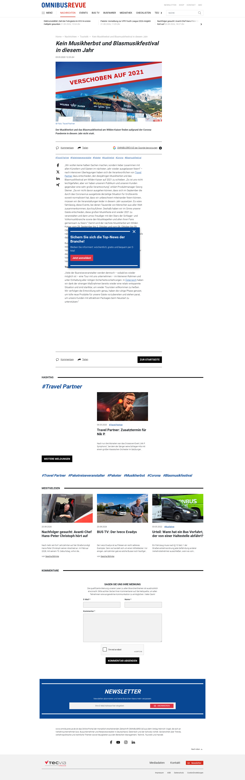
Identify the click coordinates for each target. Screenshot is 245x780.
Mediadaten (157, 762)
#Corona (153, 475)
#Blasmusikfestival (177, 475)
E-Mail (86, 599)
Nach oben (195, 749)
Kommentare (67, 147)
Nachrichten (67, 12)
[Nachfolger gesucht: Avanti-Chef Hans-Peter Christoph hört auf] (67, 508)
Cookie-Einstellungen (195, 773)
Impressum (159, 773)
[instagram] (125, 742)
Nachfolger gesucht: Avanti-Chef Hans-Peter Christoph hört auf (67, 534)
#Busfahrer (169, 527)
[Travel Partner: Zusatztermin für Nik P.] (122, 406)
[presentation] (201, 24)
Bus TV (95, 12)
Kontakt (175, 762)
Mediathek (126, 12)
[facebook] (111, 742)
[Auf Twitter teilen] (57, 172)
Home (59, 36)
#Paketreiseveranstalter (86, 475)
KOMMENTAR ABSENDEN (122, 660)
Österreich (130, 280)
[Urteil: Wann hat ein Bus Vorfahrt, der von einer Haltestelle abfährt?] (177, 508)
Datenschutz (179, 773)
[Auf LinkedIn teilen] (58, 178)
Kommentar (88, 611)
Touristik (84, 36)
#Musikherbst (134, 475)
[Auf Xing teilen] (58, 185)
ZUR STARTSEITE (150, 359)
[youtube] (118, 742)
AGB (169, 773)
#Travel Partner (62, 386)
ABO (200, 5)
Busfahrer (109, 12)
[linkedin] (133, 742)
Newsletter (170, 5)
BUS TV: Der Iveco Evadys (117, 532)
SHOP (181, 5)
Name (127, 599)
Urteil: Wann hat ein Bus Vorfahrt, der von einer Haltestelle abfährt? (177, 534)
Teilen (85, 147)
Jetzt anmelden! (81, 257)
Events (83, 12)
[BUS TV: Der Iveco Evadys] (122, 508)
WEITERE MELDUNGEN (57, 458)
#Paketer (114, 475)
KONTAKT (191, 5)
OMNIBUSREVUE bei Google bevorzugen (137, 147)
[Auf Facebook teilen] (58, 165)
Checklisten (143, 12)
